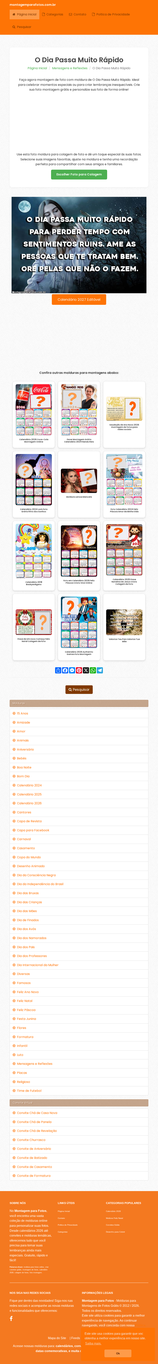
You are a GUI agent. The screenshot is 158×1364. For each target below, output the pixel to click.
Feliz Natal (23, 1001)
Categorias (54, 14)
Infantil (21, 1046)
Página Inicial (25, 14)
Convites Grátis (112, 1225)
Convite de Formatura (32, 1176)
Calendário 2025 (28, 794)
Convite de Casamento (33, 1167)
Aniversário (24, 749)
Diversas (22, 974)
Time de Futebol (28, 1091)
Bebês (20, 758)
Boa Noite (23, 767)
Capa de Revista (28, 821)
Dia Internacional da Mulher (37, 965)
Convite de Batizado (31, 1158)
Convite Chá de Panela (33, 1122)
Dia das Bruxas (27, 893)
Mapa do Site (57, 1338)
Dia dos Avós (25, 929)
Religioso (22, 1082)
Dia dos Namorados (30, 938)
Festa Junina (25, 1019)
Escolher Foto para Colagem (79, 174)
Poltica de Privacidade (112, 14)
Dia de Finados (27, 920)
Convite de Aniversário (33, 1149)
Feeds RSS (79, 1338)
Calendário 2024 (28, 785)
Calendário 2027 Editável (79, 299)
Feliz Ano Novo (27, 992)
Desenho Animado (30, 866)
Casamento (25, 848)
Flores (20, 1028)
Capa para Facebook (32, 830)
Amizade (22, 722)
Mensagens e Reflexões (69, 68)
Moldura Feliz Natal (114, 1218)
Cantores (23, 812)
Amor (20, 731)
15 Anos (21, 713)
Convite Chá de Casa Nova (36, 1113)
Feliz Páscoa (25, 1010)
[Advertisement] (79, 122)
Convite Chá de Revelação (36, 1131)
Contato (79, 14)
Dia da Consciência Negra (35, 875)
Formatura (24, 1037)
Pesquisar (23, 27)
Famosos (23, 983)
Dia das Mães (26, 911)
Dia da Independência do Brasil (39, 884)
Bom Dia (22, 776)
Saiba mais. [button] (93, 1343)
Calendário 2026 (28, 803)
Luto (19, 1055)
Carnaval (23, 839)
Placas (21, 1073)
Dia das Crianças (28, 902)
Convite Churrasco (30, 1140)
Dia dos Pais (25, 947)
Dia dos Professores (31, 956)
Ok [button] (118, 1353)
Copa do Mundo (28, 857)
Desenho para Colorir (115, 1232)
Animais (22, 740)
